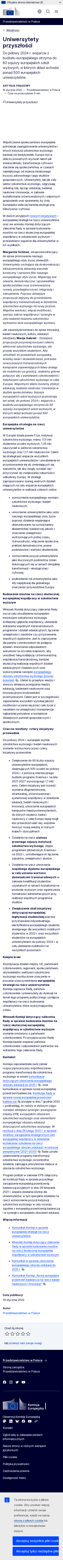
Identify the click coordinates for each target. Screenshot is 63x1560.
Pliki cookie (10, 1457)
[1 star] (7, 1333)
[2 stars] (10, 1333)
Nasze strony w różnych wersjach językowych (24, 1448)
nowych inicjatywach (43, 216)
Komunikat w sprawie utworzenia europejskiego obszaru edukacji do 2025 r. (34, 1265)
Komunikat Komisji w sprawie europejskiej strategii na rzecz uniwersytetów (30, 1232)
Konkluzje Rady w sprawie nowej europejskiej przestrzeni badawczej (29, 1097)
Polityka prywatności (16, 1464)
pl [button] (39, 11)
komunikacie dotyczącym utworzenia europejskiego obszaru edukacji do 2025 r (27, 1081)
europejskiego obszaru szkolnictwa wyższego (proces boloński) (28, 676)
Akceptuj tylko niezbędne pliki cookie (37, 1551)
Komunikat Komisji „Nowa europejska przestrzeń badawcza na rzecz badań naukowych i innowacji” (36, 1280)
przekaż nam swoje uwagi (25, 1343)
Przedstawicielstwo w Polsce (21, 1313)
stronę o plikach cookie (29, 1520)
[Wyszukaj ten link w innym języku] (17, 680)
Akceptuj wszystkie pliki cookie (37, 1541)
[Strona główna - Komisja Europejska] (11, 11)
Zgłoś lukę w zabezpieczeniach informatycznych (23, 1437)
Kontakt (8, 1428)
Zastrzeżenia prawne (16, 1471)
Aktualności (12, 30)
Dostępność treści (14, 1478)
